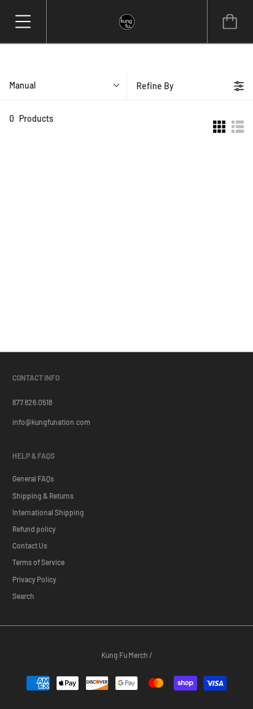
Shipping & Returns (43, 495)
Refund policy (34, 529)
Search (23, 596)
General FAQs (33, 478)
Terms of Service (38, 562)
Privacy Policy (34, 579)
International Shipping (48, 512)
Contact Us (29, 545)
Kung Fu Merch (124, 655)
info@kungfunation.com (51, 422)
